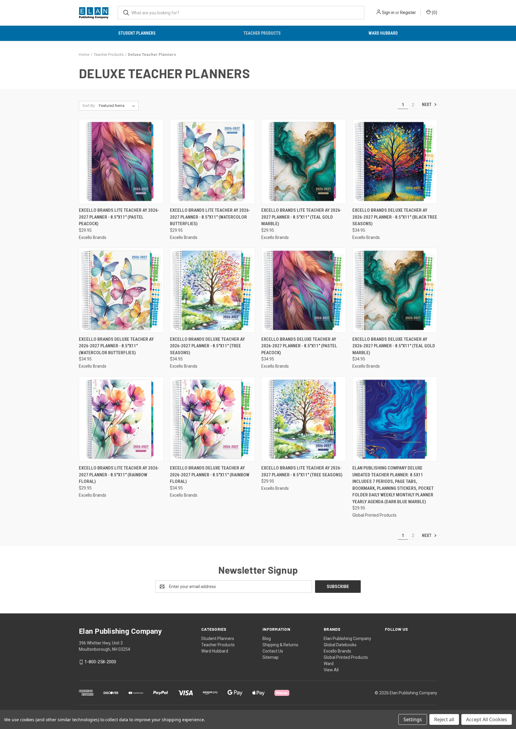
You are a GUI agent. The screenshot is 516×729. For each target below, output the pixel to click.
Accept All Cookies (486, 719)
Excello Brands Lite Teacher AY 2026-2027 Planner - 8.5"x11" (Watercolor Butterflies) (210, 217)
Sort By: (89, 105)
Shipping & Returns (280, 644)
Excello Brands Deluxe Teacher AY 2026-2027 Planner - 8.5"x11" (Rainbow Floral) (209, 474)
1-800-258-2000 (100, 661)
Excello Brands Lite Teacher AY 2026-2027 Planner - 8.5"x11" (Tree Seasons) (302, 471)
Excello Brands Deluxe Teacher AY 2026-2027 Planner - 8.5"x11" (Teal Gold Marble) (393, 346)
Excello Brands (337, 651)
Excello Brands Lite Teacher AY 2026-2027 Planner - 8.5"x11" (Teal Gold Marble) (301, 217)
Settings (412, 719)
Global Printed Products (346, 657)
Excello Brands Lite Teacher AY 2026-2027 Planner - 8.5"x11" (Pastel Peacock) (119, 217)
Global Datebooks (340, 644)
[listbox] (118, 105)
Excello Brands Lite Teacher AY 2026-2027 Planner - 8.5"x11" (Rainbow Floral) (119, 474)
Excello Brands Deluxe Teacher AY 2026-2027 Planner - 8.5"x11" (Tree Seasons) (207, 346)
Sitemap (270, 657)
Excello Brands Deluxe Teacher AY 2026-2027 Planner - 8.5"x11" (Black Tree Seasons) (394, 217)
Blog (266, 638)
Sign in (388, 12)
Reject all (444, 719)
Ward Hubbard (383, 33)
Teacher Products (262, 33)
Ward (329, 663)
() (434, 12)
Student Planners (137, 33)
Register (408, 12)
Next (427, 104)
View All (331, 669)
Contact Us (272, 651)
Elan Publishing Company (347, 638)
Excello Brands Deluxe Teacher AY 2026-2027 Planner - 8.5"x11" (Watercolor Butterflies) (116, 346)
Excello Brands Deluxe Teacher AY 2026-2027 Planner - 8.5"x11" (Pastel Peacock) (299, 346)
